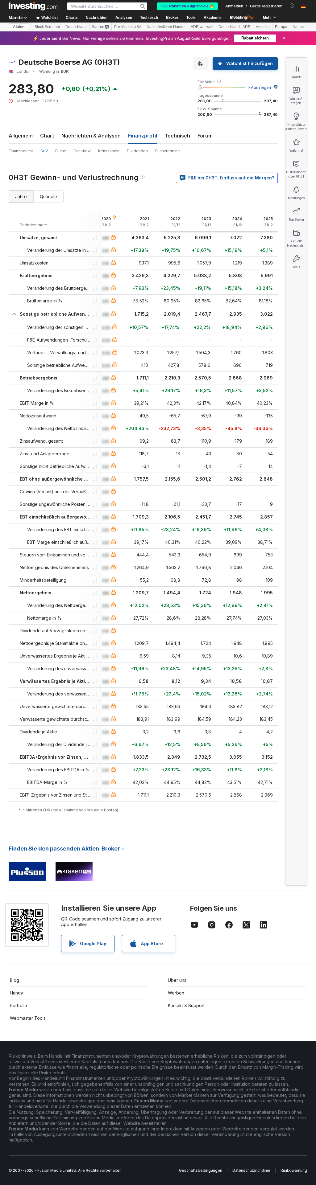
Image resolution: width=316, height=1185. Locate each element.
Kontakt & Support (186, 1005)
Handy (16, 992)
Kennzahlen (108, 151)
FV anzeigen (259, 87)
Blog (14, 980)
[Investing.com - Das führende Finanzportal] (33, 6)
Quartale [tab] (48, 196)
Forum (205, 136)
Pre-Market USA (127, 27)
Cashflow (82, 151)
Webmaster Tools (28, 1018)
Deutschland (76, 27)
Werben (176, 992)
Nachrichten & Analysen (91, 136)
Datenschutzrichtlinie (251, 1170)
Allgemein (21, 136)
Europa (281, 27)
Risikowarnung (294, 1170)
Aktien (18, 27)
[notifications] (292, 6)
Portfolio (18, 1005)
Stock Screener (47, 27)
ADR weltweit (202, 27)
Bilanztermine (167, 151)
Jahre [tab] (21, 196)
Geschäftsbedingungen (200, 1170)
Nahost (299, 27)
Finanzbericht (21, 151)
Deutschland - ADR (234, 27)
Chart (47, 136)
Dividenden (137, 151)
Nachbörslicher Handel (166, 27)
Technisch (177, 136)
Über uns (177, 980)
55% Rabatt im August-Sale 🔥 (187, 6)
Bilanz (60, 151)
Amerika (263, 27)
